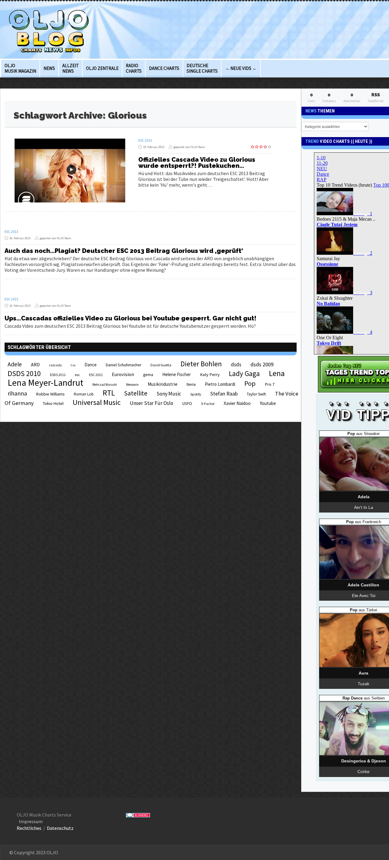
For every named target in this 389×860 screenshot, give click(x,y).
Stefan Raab (224, 393)
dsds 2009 (262, 364)
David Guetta (160, 365)
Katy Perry (210, 374)
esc (77, 374)
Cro (73, 365)
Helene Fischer (176, 374)
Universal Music (97, 402)
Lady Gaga (244, 373)
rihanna (17, 393)
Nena (191, 384)
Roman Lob (84, 394)
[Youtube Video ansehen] (71, 169)
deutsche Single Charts (202, 68)
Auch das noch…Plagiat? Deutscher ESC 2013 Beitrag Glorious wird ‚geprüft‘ (124, 250)
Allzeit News (70, 68)
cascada (55, 365)
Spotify (195, 394)
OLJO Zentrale (102, 68)
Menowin (132, 384)
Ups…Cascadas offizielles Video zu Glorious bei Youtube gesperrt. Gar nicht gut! (130, 318)
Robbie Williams (50, 394)
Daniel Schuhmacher (123, 365)
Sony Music (169, 393)
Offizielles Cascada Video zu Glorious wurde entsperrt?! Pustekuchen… (196, 162)
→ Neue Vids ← (241, 68)
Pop (250, 383)
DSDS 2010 (24, 373)
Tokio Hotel (53, 403)
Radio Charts (134, 68)
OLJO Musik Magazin (20, 68)
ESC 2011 (96, 374)
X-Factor (208, 403)
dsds (236, 364)
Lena (277, 373)
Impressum (31, 821)
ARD (35, 364)
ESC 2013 (145, 140)
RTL (109, 393)
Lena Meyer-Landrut (45, 382)
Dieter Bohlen (201, 363)
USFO (187, 403)
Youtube (268, 403)
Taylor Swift (256, 394)
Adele (15, 364)
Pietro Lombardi (220, 384)
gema (148, 374)
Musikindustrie (162, 384)
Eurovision (123, 374)
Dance (90, 365)
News (49, 68)
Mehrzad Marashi (104, 384)
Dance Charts (164, 68)
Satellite (135, 393)
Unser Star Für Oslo (151, 403)
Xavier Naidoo (237, 403)
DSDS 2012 (58, 375)
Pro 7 (269, 384)
